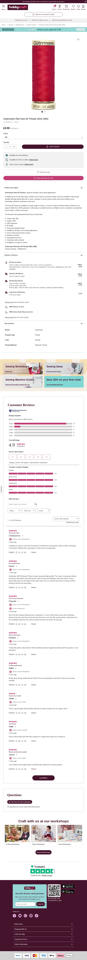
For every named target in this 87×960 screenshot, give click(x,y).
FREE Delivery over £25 (21, 20)
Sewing (10, 25)
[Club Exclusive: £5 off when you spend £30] (43, 29)
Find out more (9, 302)
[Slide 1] (42, 112)
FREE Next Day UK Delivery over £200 (62, 20)
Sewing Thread (31, 25)
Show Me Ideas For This (44, 178)
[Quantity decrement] (5, 146)
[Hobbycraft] (18, 7)
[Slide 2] (45, 112)
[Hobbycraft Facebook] (14, 915)
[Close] (85, 1)
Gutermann (39, 330)
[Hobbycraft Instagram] (25, 915)
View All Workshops (43, 852)
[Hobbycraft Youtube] (20, 915)
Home (3, 25)
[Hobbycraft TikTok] (36, 915)
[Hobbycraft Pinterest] (31, 915)
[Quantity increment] (14, 146)
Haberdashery (19, 25)
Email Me (40, 904)
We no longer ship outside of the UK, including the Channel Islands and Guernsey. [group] (44, 1)
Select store (33, 160)
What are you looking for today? (45, 14)
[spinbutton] (10, 146)
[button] (43, 75)
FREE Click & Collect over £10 (40, 20)
